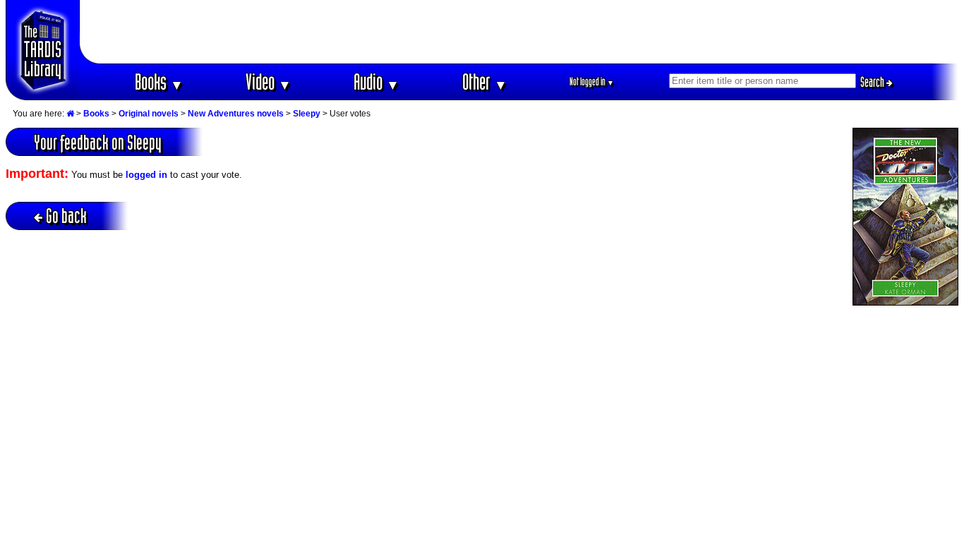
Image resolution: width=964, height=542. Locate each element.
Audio (376, 81)
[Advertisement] (519, 32)
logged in (146, 174)
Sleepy (306, 114)
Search (873, 82)
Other (484, 81)
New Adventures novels (236, 114)
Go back (66, 216)
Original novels (149, 114)
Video (268, 81)
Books (159, 81)
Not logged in (592, 82)
